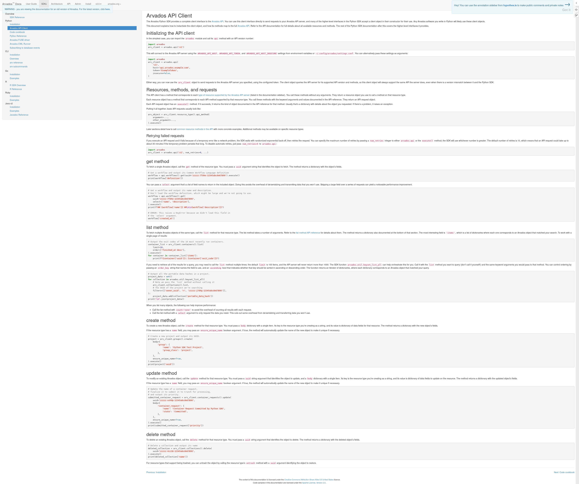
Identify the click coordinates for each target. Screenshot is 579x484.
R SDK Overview (18, 85)
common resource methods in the (195, 129)
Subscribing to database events (25, 47)
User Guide (31, 3)
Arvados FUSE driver (20, 39)
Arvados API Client (19, 28)
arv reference (16, 62)
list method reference (308, 232)
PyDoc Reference (18, 35)
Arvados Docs (11, 3)
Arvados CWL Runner (20, 43)
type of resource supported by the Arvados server (224, 94)
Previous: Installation (156, 472)
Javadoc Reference (19, 114)
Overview (14, 58)
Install (88, 3)
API (68, 3)
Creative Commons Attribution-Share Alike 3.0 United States (309, 479)
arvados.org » (114, 3)
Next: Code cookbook (564, 472)
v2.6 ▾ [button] (98, 3)
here (107, 9)
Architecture (57, 3)
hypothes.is (510, 5)
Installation (15, 24)
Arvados (217, 21)
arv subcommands (18, 66)
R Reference (16, 89)
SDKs (44, 3)
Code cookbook (17, 32)
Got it (566, 9)
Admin (78, 3)
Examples (14, 78)
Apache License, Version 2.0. (314, 482)
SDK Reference (17, 17)
